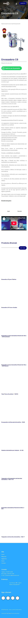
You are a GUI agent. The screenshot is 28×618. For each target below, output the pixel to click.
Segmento (4, 558)
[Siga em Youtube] (17, 598)
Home (2, 554)
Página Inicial (4, 23)
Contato (22, 3)
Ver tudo (22, 247)
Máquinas (3, 556)
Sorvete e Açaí (10, 23)
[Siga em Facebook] (3, 598)
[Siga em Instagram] (8, 598)
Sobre (3, 561)
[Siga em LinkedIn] (13, 598)
